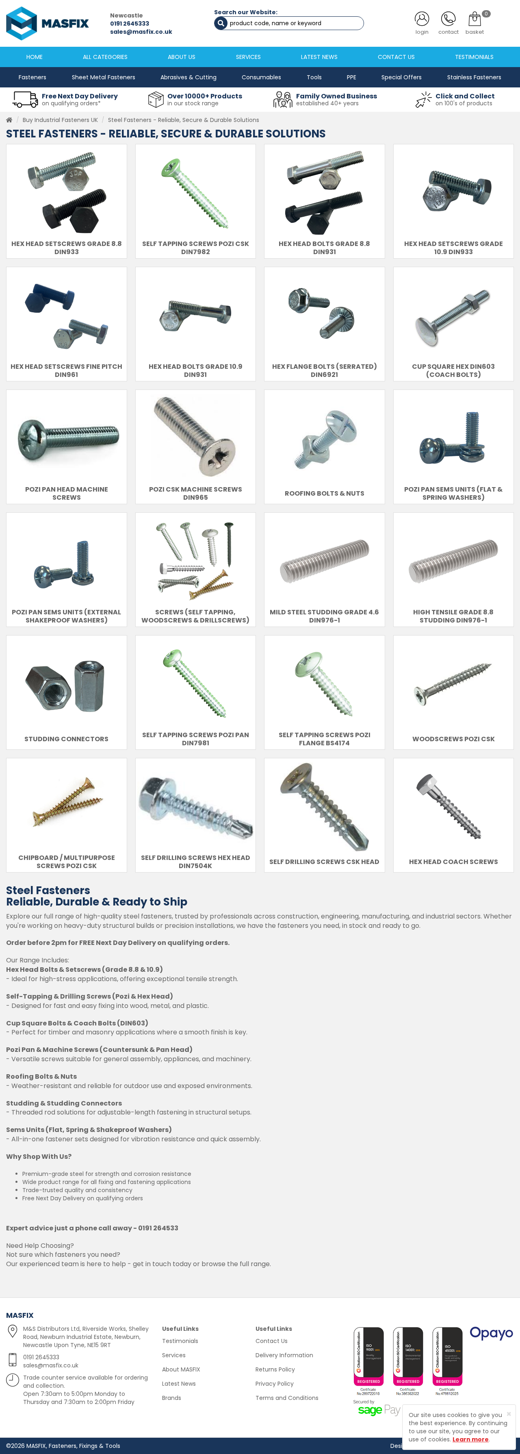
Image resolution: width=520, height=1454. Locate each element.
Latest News (179, 1384)
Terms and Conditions (287, 1398)
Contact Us (272, 1341)
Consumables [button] (261, 77)
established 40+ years (327, 103)
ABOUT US (181, 57)
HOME (34, 57)
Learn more (471, 1439)
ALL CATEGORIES (105, 57)
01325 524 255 (141, 24)
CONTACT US (396, 57)
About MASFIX (181, 1369)
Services (174, 1355)
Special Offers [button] (401, 77)
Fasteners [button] (32, 77)
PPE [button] (351, 77)
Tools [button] (314, 77)
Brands (171, 1398)
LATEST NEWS (319, 57)
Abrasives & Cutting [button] (188, 77)
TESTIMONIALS (474, 57)
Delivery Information (284, 1355)
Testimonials (180, 1341)
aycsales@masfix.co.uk (157, 32)
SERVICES (248, 57)
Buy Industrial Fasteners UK (60, 120)
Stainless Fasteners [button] (474, 77)
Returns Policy (275, 1369)
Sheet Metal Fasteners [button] (103, 77)
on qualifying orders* (71, 103)
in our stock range (193, 103)
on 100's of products (464, 103)
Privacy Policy (275, 1384)
